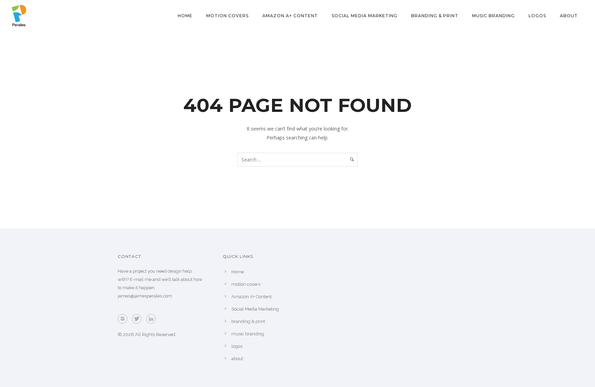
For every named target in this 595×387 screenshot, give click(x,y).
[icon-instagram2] (124, 319)
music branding (493, 15)
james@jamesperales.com (145, 296)
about (569, 15)
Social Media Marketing (364, 15)
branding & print (434, 15)
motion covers (227, 15)
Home (185, 15)
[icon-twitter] (138, 319)
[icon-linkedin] (152, 319)
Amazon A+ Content (290, 15)
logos (537, 15)
